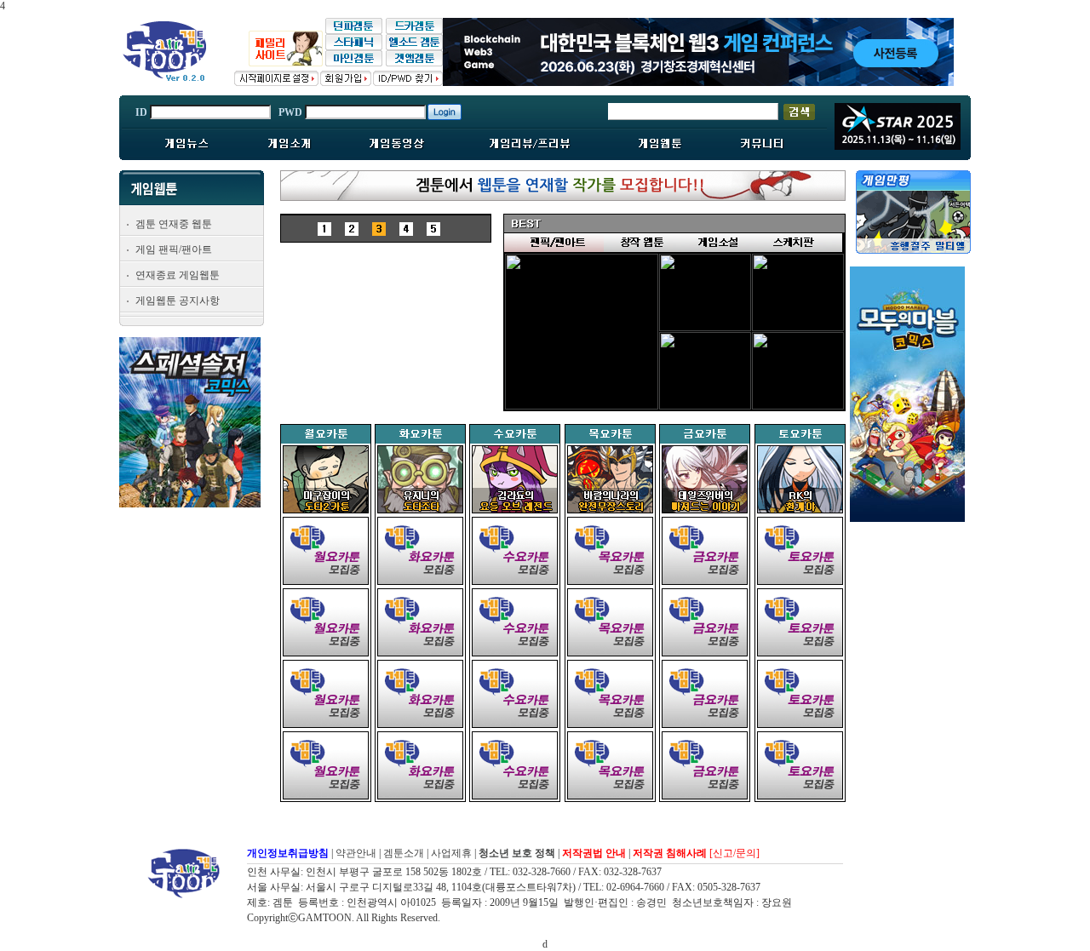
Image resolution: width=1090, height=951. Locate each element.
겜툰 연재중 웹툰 (173, 224)
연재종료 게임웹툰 (177, 275)
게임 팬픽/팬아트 (173, 249)
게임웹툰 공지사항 (177, 300)
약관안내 (356, 853)
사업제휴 (451, 853)
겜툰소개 (403, 853)
